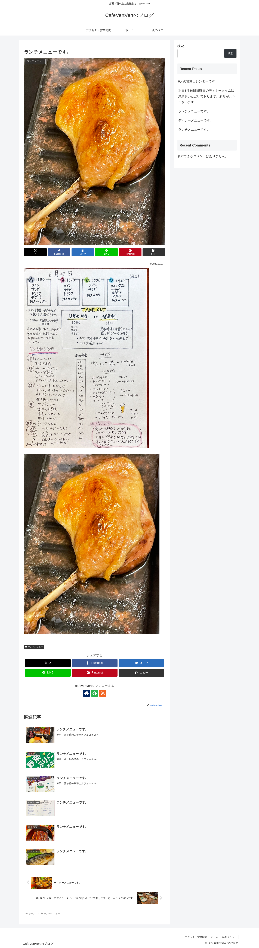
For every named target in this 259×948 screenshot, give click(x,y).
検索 (180, 46)
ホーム (214, 937)
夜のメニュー (229, 937)
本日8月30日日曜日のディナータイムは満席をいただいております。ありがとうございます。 (206, 96)
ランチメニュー (35, 647)
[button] (154, 252)
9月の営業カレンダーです (196, 81)
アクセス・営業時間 (196, 937)
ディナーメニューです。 (195, 120)
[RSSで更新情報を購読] (102, 693)
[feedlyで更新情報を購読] (94, 693)
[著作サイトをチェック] (86, 693)
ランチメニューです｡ (193, 111)
